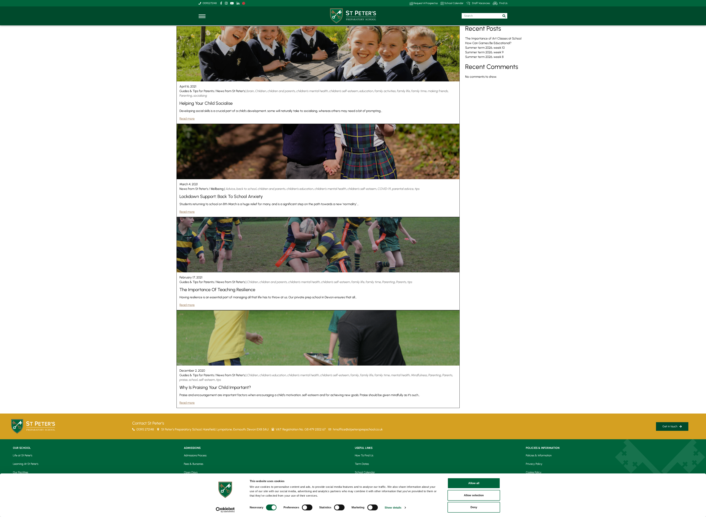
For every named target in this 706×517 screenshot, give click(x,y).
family (354, 375)
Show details (393, 507)
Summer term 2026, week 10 (485, 47)
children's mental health (312, 91)
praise (183, 380)
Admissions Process (195, 455)
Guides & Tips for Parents (196, 91)
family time (419, 91)
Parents (401, 282)
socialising (200, 95)
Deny (473, 507)
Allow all (473, 483)
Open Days (190, 472)
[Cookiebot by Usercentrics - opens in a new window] (225, 510)
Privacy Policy (534, 464)
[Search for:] (484, 16)
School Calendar (453, 3)
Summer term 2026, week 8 (484, 57)
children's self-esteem (343, 91)
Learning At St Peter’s (25, 464)
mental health (400, 375)
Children (260, 91)
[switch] (307, 507)
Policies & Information (539, 455)
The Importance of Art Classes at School (493, 38)
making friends (438, 91)
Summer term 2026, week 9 (484, 52)
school (193, 380)
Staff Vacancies (481, 3)
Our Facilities (20, 472)
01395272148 (210, 3)
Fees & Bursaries (193, 464)
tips (417, 189)
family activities (385, 91)
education (366, 91)
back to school (246, 189)
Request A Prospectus (425, 3)
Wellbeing (217, 189)
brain (250, 91)
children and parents (281, 91)
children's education (300, 189)
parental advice (402, 189)
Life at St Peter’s (22, 455)
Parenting (185, 95)
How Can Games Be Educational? (488, 43)
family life (403, 91)
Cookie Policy (533, 472)
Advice (230, 189)
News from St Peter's (230, 91)
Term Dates (362, 464)
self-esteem (207, 380)
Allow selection (474, 495)
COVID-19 (384, 189)
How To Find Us (364, 455)
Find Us (503, 3)
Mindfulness (419, 375)
